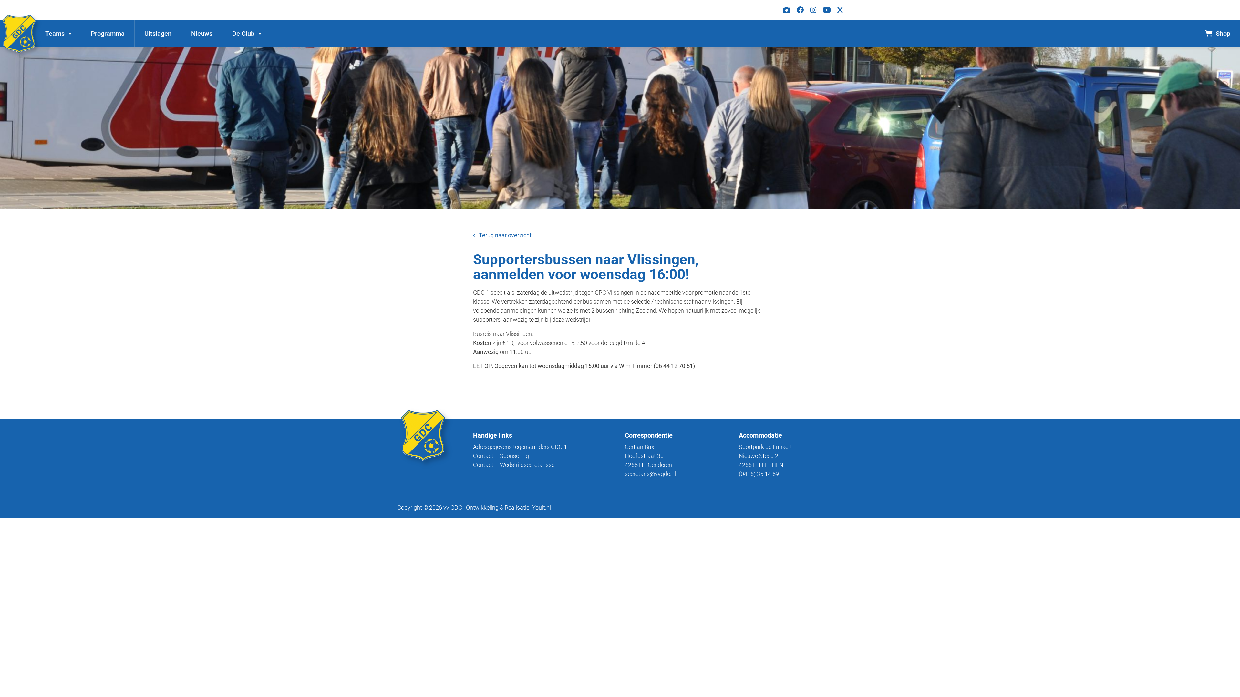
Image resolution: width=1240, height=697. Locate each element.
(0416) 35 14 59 (759, 473)
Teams (55, 33)
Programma (108, 33)
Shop (1223, 33)
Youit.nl (541, 507)
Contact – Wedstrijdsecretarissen (515, 464)
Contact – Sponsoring (501, 455)
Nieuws (201, 33)
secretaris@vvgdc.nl (650, 473)
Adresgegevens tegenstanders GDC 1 (520, 446)
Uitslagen (157, 33)
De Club (243, 33)
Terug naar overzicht (505, 235)
